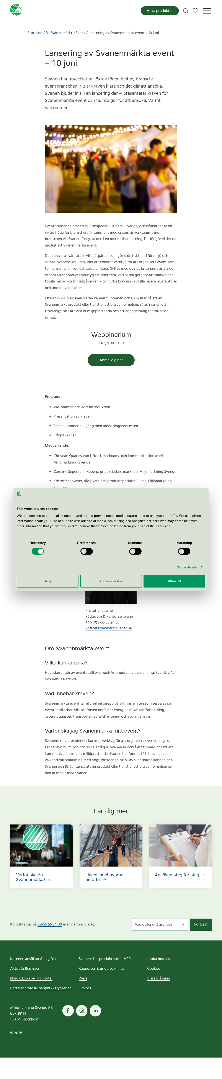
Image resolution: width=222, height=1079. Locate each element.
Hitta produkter (160, 11)
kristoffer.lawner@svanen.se (108, 628)
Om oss (85, 988)
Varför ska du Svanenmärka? (31, 877)
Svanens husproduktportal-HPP (105, 959)
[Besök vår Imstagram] (82, 1011)
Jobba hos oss (158, 959)
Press (83, 978)
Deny (47, 581)
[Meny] (207, 11)
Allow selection (111, 581)
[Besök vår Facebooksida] (68, 1011)
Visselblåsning (158, 978)
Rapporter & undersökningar (102, 969)
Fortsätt (201, 924)
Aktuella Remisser (24, 969)
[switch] (86, 551)
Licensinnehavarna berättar (104, 877)
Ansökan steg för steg (178, 875)
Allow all (174, 581)
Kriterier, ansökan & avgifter (33, 959)
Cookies (153, 969)
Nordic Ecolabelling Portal (31, 978)
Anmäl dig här (111, 360)
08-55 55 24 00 (50, 924)
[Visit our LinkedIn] (95, 1011)
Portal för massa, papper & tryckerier (40, 988)
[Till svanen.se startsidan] (16, 11)
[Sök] (186, 11)
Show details (187, 567)
